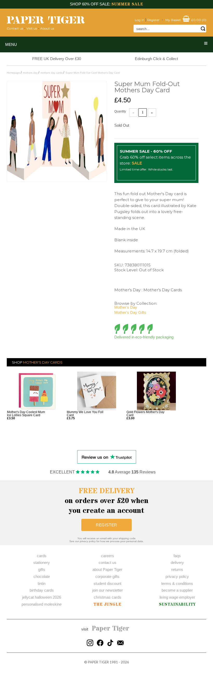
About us (47, 28)
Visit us (31, 28)
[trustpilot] (106, 456)
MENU (11, 44)
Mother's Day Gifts (130, 312)
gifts (41, 569)
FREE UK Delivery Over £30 (56, 58)
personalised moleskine (42, 604)
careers (107, 556)
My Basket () (185, 20)
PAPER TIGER (98, 662)
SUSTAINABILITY (177, 604)
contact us (107, 562)
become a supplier (177, 590)
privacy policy (177, 576)
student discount (107, 583)
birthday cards (42, 590)
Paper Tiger (110, 628)
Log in (139, 20)
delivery (177, 562)
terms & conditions (177, 583)
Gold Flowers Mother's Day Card (145, 413)
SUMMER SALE (127, 4)
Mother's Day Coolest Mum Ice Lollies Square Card (26, 413)
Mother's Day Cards (43, 362)
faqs (177, 556)
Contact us (15, 28)
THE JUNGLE (107, 604)
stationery (41, 562)
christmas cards (107, 597)
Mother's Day (125, 307)
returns (177, 569)
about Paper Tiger (107, 569)
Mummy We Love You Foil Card (85, 413)
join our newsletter (107, 590)
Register (153, 20)
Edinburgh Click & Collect (156, 58)
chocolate (42, 576)
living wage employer (177, 597)
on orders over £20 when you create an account (107, 501)
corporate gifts (107, 576)
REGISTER (106, 525)
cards (41, 556)
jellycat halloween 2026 (41, 597)
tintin (41, 583)
